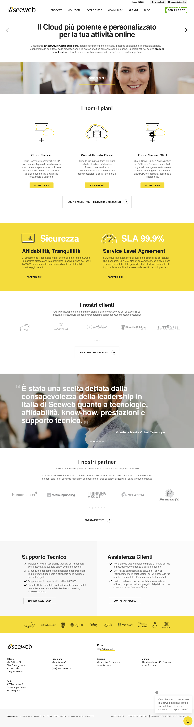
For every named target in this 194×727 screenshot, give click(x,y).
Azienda (133, 10)
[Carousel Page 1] (94, 340)
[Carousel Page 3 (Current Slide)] (100, 340)
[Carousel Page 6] (104, 508)
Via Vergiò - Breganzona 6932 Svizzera (108, 662)
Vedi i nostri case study (94, 352)
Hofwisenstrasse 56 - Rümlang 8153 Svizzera (157, 662)
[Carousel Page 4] (98, 508)
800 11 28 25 (176, 10)
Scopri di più (97, 78)
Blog (147, 10)
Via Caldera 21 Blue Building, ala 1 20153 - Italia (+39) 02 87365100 (16, 665)
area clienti (159, 2)
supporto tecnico (178, 2)
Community (115, 10)
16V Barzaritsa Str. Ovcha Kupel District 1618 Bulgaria (16, 685)
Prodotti (56, 10)
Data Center (94, 10)
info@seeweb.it (107, 649)
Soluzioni (74, 10)
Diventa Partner (94, 520)
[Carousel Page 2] (97, 340)
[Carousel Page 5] (101, 508)
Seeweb (21, 9)
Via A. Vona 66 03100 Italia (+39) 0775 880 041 (61, 663)
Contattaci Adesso (125, 600)
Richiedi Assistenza (39, 600)
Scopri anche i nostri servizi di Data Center (94, 201)
